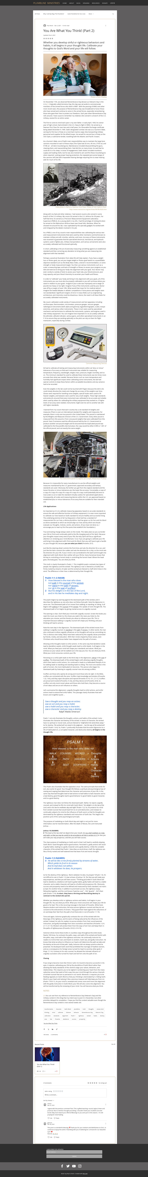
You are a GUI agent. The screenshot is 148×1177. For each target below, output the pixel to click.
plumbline (77, 1009)
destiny (102, 1016)
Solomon (68, 1012)
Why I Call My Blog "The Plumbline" (53, 14)
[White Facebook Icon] (62, 1166)
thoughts (91, 1009)
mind (53, 1012)
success (74, 1019)
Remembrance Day (87, 1012)
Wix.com (85, 1173)
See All (113, 1044)
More (90, 14)
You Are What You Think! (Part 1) (45, 1065)
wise (45, 1019)
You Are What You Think (50, 1023)
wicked (89, 1016)
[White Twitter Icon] (68, 1166)
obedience (66, 1019)
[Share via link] (57, 1029)
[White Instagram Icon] (80, 1166)
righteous (81, 1016)
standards (56, 1016)
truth (84, 1009)
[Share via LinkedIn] (52, 1029)
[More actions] (106, 26)
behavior (76, 1012)
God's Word (67, 1009)
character (58, 1009)
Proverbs (57, 1019)
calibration (47, 1016)
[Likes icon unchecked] (48, 1118)
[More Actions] (106, 1104)
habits (95, 1016)
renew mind (100, 1009)
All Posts (37, 14)
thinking (46, 1012)
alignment (65, 1016)
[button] (113, 13)
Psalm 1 (73, 1016)
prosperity (82, 1019)
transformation (48, 1009)
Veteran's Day (99, 1012)
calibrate (60, 1012)
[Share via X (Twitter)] (48, 1029)
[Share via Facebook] (44, 1029)
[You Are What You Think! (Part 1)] (47, 1054)
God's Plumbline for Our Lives (76, 14)
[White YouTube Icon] (74, 1166)
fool (51, 1019)
